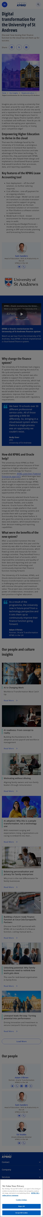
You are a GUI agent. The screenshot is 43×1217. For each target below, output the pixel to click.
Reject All (21, 1206)
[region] (21, 1198)
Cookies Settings (21, 1200)
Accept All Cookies (21, 1213)
